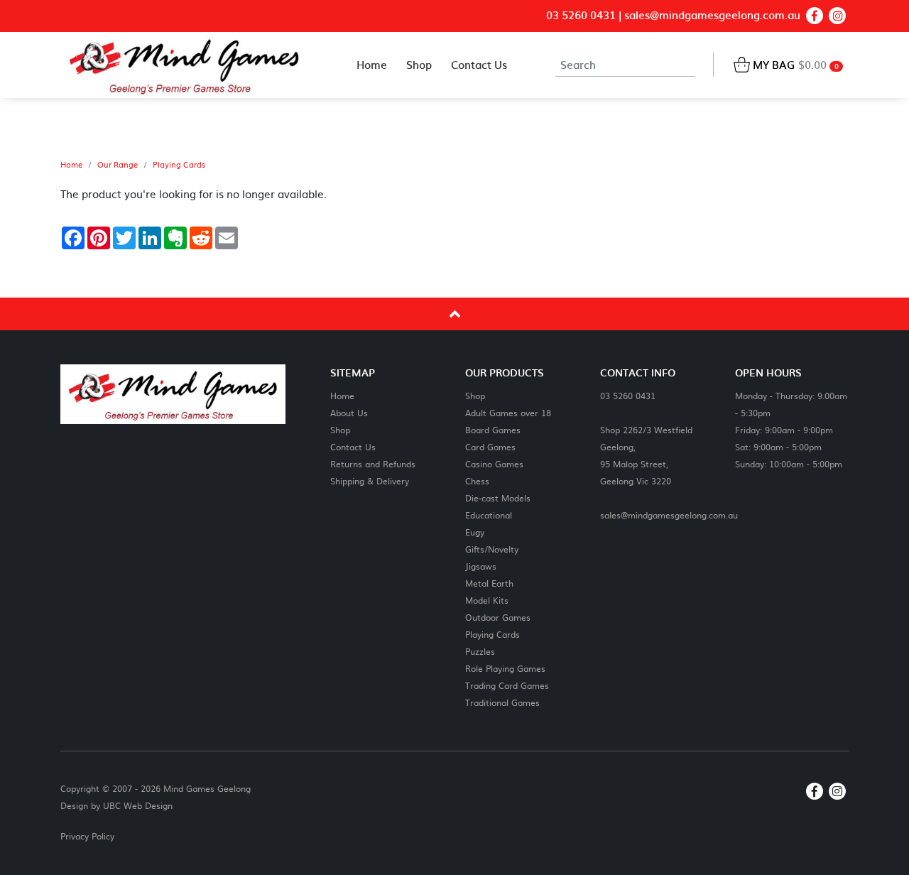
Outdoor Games (497, 617)
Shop (340, 429)
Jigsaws (480, 565)
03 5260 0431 (581, 15)
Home (71, 164)
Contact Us (353, 446)
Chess (477, 480)
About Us (349, 412)
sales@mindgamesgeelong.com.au (712, 15)
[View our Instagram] (837, 15)
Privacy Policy (87, 836)
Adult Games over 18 (508, 412)
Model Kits (486, 600)
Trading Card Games (507, 685)
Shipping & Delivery (369, 480)
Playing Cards (179, 164)
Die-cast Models (497, 497)
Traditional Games (502, 702)
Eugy (474, 531)
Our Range (117, 164)
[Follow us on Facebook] (814, 15)
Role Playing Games (505, 668)
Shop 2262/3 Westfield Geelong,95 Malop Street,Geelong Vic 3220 (646, 455)
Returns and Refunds (372, 463)
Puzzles (480, 651)
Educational (488, 514)
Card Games (490, 446)
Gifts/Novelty (491, 548)
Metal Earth (489, 582)
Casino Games (494, 463)
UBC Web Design (138, 805)
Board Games (493, 429)
